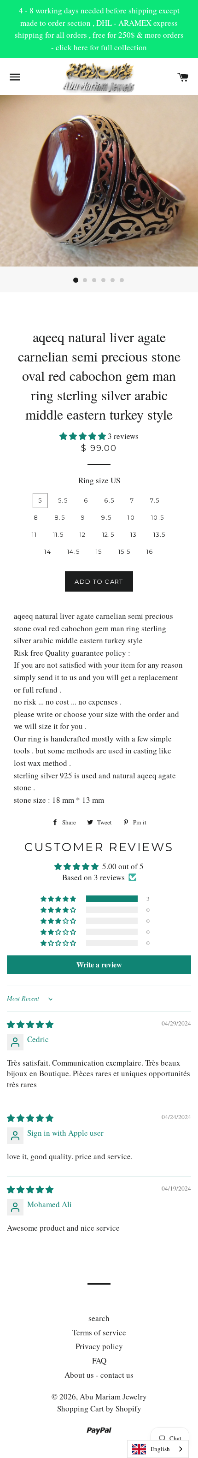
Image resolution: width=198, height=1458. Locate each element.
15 (99, 551)
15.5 (124, 551)
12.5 (108, 534)
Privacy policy (99, 1346)
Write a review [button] (99, 964)
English (160, 1449)
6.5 (109, 500)
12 (83, 534)
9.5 (106, 517)
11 (34, 534)
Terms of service (99, 1332)
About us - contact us (99, 1374)
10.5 (157, 517)
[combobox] (158, 1449)
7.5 (154, 500)
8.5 (59, 517)
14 (47, 551)
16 (149, 551)
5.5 (63, 500)
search (99, 1318)
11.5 (58, 534)
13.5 (159, 534)
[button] (83, 436)
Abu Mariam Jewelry (113, 1396)
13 (133, 534)
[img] (30, 1024)
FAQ (99, 1360)
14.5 (73, 551)
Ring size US (99, 480)
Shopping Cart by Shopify (99, 1408)
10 (131, 517)
